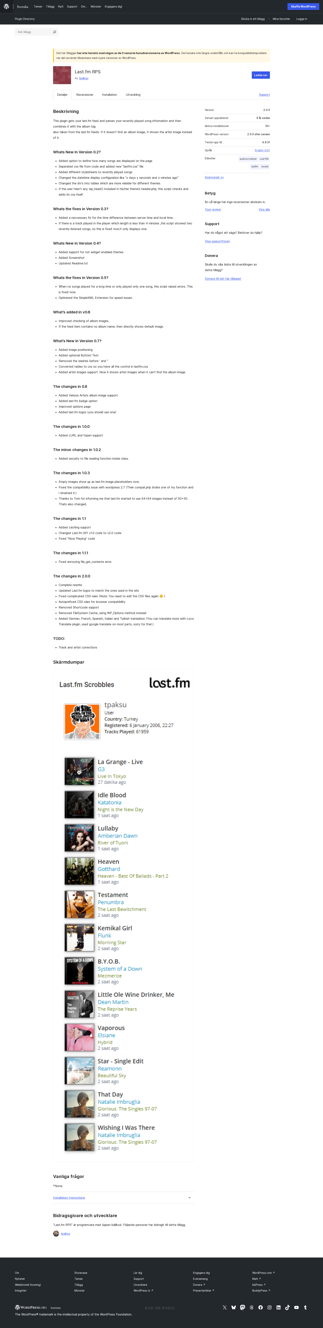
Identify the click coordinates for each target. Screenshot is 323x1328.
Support (264, 94)
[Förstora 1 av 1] (189, 674)
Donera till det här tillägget (223, 278)
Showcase (80, 1272)
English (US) (262, 150)
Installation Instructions (69, 1198)
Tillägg (78, 1284)
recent (264, 166)
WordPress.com (263, 1272)
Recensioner (84, 94)
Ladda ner (260, 75)
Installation (109, 94)
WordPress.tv (143, 1290)
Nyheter (20, 1278)
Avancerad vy (214, 177)
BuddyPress (261, 1290)
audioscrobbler (248, 158)
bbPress (259, 1284)
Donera (199, 1284)
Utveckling (133, 94)
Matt (256, 1278)
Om (17, 1272)
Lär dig (138, 1272)
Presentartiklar (203, 1290)
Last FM (264, 158)
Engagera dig (201, 1272)
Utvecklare (140, 1284)
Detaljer (62, 94)
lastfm (254, 166)
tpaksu (83, 78)
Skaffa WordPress (303, 6)
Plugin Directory (25, 18)
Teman (78, 1278)
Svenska (56, 1307)
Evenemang (200, 1278)
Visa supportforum (217, 241)
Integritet (20, 1290)
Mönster (79, 1290)
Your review (213, 209)
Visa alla (264, 209)
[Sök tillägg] (54, 32)
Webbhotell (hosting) (28, 1284)
